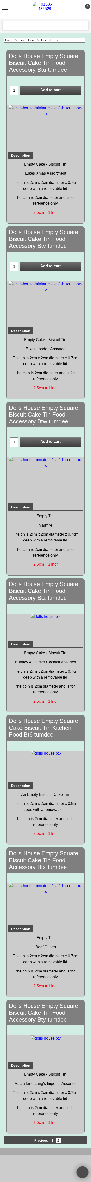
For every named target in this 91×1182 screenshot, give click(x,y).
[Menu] (5, 10)
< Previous (40, 1140)
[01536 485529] (45, 9)
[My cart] (83, 9)
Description (20, 155)
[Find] (84, 26)
